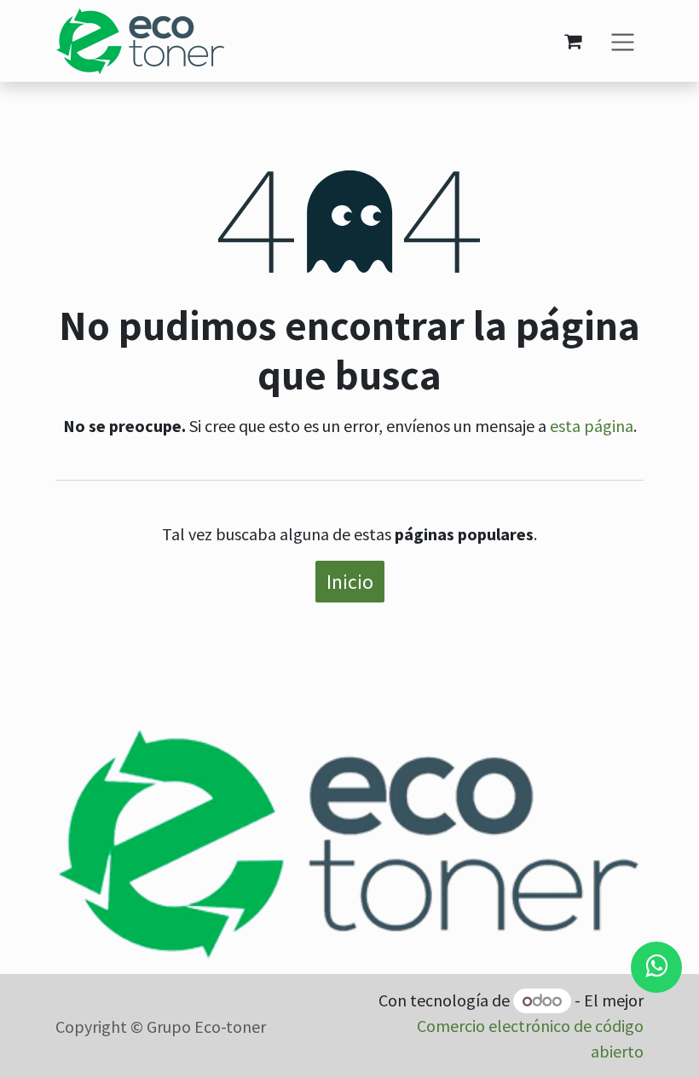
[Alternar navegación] (623, 40)
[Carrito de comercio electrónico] (573, 41)
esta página (591, 425)
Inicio (349, 581)
